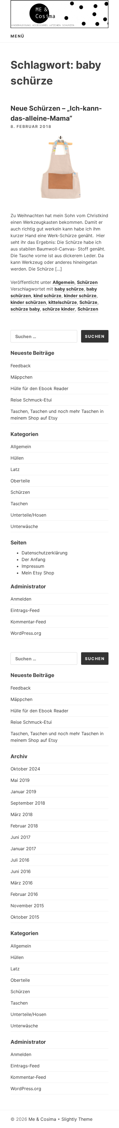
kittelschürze (62, 302)
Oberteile (20, 481)
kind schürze (47, 295)
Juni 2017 (20, 837)
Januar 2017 (23, 848)
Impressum (33, 566)
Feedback (21, 365)
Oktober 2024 (25, 769)
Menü (17, 36)
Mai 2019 (20, 780)
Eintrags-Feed (25, 610)
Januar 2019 (23, 791)
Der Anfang (33, 559)
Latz (15, 469)
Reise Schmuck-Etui (31, 400)
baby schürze (69, 289)
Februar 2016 (24, 894)
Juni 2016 (21, 871)
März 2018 (22, 814)
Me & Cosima (42, 1119)
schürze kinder (58, 309)
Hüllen (17, 458)
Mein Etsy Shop (38, 573)
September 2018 (28, 803)
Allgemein (63, 282)
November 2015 (27, 905)
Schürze (88, 302)
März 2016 (22, 883)
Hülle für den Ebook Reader (39, 388)
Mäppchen (21, 377)
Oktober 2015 (25, 917)
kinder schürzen (28, 302)
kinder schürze (80, 295)
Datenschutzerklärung (45, 553)
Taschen (19, 503)
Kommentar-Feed (28, 621)
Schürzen (87, 282)
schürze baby (25, 309)
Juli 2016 (20, 860)
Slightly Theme (76, 1119)
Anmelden (21, 599)
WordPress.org (26, 633)
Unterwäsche (24, 526)
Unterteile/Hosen (28, 515)
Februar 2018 (24, 826)
